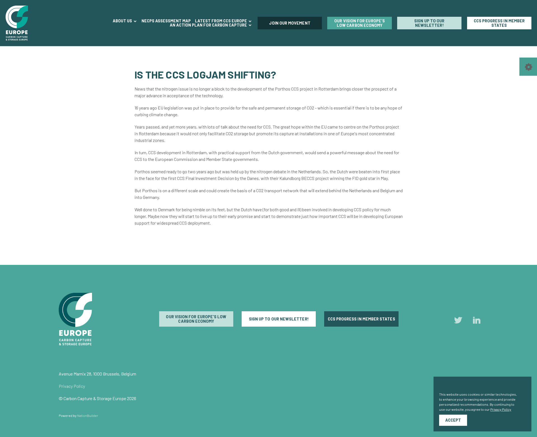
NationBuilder (87, 415)
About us (123, 21)
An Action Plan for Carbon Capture (209, 25)
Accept (453, 420)
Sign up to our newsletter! (429, 23)
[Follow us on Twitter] (458, 321)
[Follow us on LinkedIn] (476, 321)
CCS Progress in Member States (499, 23)
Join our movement (289, 23)
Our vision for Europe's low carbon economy (359, 23)
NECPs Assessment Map (166, 21)
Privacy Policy (72, 386)
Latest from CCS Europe (221, 21)
